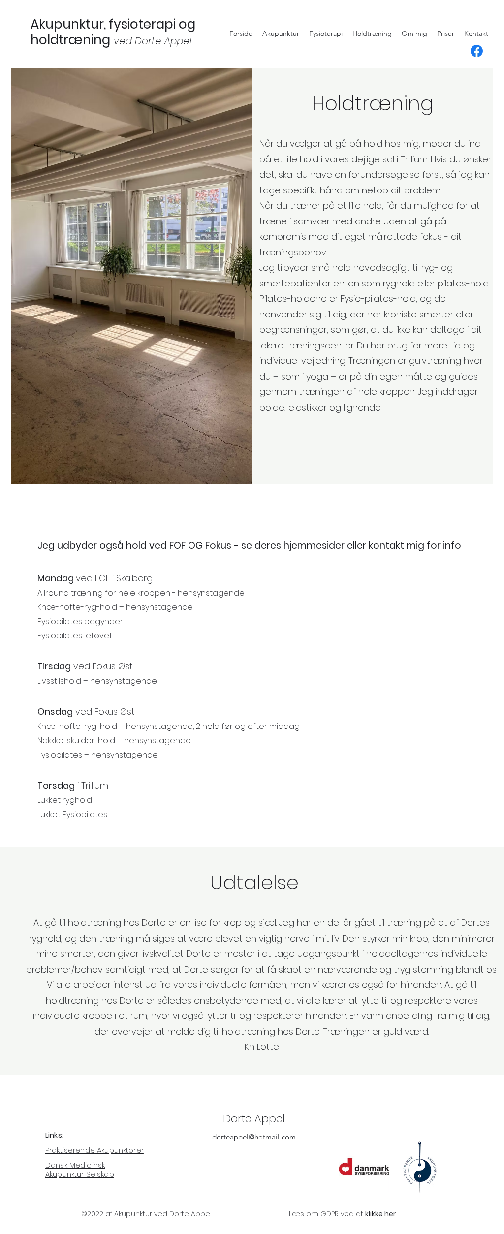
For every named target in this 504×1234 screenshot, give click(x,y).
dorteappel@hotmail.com (254, 1136)
